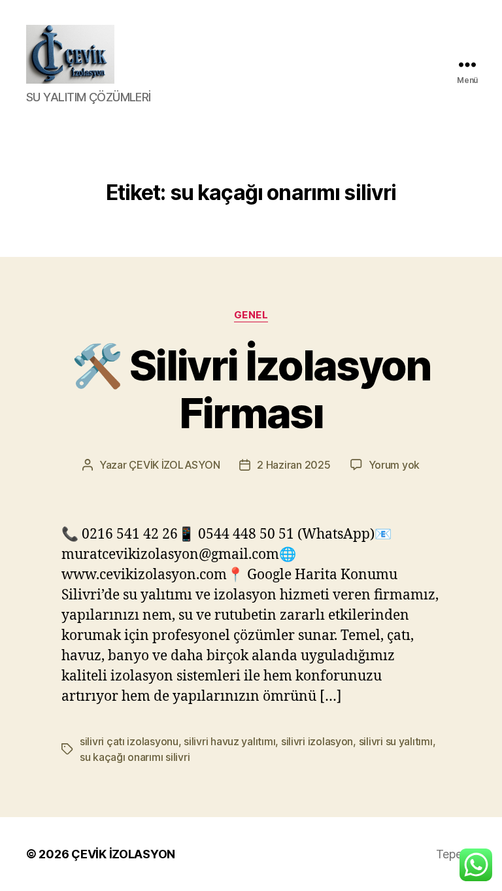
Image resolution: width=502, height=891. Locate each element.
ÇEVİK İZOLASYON (174, 464)
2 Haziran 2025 (293, 464)
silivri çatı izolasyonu (129, 741)
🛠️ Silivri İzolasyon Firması (250, 389)
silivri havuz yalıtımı (229, 741)
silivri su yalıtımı (396, 741)
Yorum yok (394, 464)
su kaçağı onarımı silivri (135, 757)
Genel (251, 315)
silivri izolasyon (317, 741)
